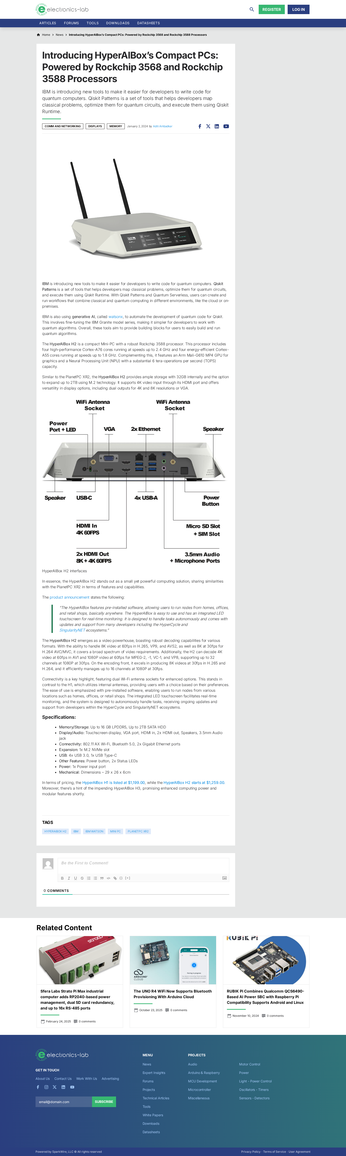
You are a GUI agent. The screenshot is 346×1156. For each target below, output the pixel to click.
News (147, 1064)
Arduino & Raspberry (204, 1073)
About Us (43, 1079)
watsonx (116, 316)
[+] (127, 878)
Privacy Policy (251, 1151)
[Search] (252, 9)
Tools (93, 23)
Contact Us (62, 1079)
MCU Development (202, 1081)
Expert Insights (154, 1073)
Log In (298, 9)
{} (121, 878)
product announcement (69, 597)
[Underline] (75, 878)
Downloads (151, 1123)
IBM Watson (94, 831)
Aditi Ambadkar (162, 126)
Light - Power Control (255, 1081)
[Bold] (62, 878)
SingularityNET (72, 630)
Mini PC (115, 831)
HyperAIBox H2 (55, 831)
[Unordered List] (95, 878)
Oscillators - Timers (253, 1090)
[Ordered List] (88, 878)
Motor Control (249, 1064)
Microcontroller (199, 1090)
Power (244, 1073)
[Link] (115, 878)
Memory (115, 126)
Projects (149, 1090)
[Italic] (69, 878)
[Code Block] (108, 878)
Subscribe (104, 1102)
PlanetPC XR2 (138, 831)
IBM (75, 831)
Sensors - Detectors (254, 1098)
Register (271, 9)
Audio (192, 1064)
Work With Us (86, 1079)
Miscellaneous (198, 1098)
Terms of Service (274, 1151)
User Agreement (299, 1151)
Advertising (110, 1079)
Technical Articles (156, 1098)
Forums (71, 23)
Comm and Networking (63, 126)
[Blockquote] (102, 878)
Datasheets (148, 23)
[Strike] (82, 878)
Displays (95, 126)
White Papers (153, 1115)
